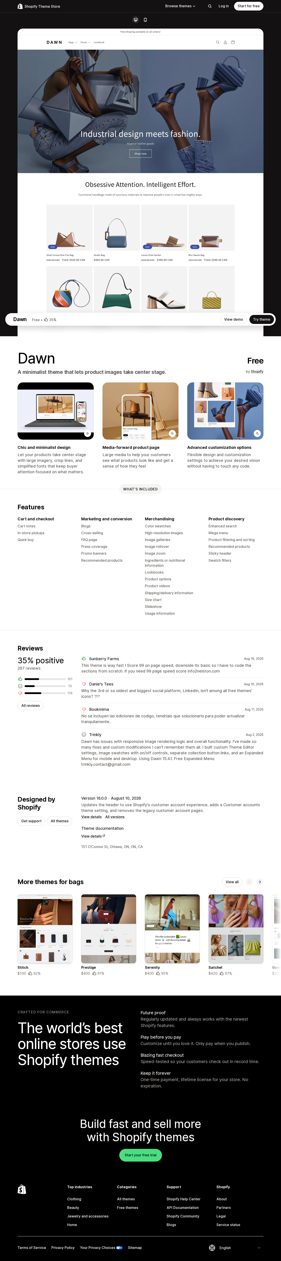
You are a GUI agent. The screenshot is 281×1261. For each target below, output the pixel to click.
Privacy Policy (63, 1247)
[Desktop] (135, 19)
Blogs (171, 1225)
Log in (224, 6)
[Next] (259, 881)
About (221, 1199)
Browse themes (178, 6)
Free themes (127, 1207)
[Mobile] (145, 19)
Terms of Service (32, 1247)
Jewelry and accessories (87, 1216)
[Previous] (249, 881)
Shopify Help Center (183, 1199)
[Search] (209, 6)
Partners (223, 1207)
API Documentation (183, 1207)
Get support (31, 821)
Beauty (73, 1207)
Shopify (257, 371)
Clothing (74, 1199)
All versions (114, 817)
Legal (221, 1216)
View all (232, 882)
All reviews (30, 705)
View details (91, 817)
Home (72, 1225)
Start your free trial (141, 1155)
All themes (59, 821)
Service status (228, 1225)
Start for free (249, 6)
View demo (233, 319)
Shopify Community (183, 1216)
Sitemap (135, 1247)
